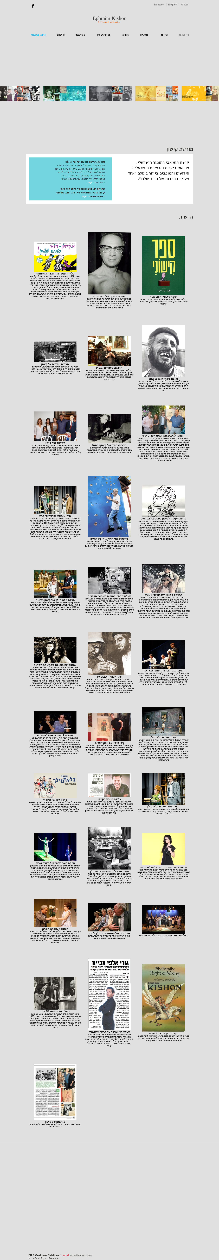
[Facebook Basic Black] (33, 6)
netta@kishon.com (80, 1255)
